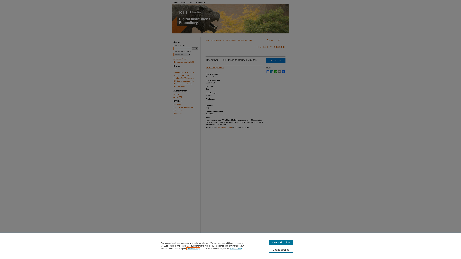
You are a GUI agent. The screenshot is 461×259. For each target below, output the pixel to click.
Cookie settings (193, 249)
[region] (230, 246)
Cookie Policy (236, 249)
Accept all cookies (281, 242)
